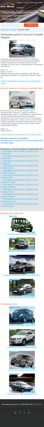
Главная (19, 2)
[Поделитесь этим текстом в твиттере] (15, 413)
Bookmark (20, 8)
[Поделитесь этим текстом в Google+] (20, 413)
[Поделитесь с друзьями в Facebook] (24, 413)
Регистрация (34, 2)
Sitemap (39, 404)
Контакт (26, 2)
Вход (41, 2)
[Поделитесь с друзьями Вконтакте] (29, 413)
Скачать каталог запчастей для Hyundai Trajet (21, 134)
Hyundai (12, 29)
